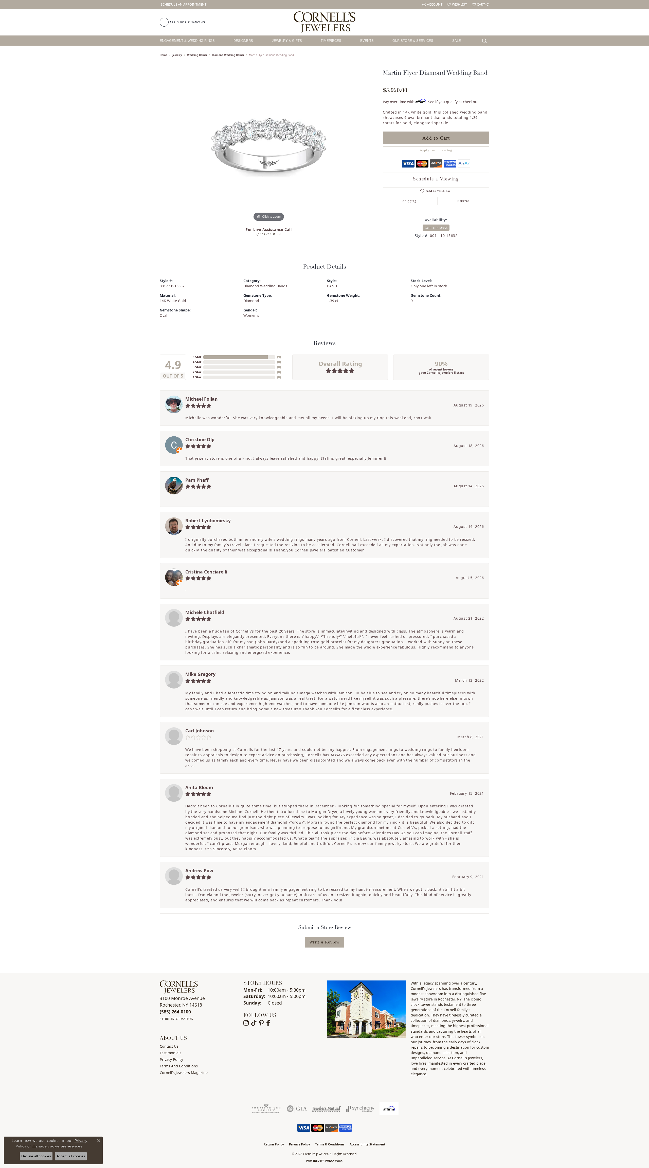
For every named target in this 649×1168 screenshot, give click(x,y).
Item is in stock (436, 227)
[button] (432, 4)
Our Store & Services (412, 41)
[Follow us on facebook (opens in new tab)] (268, 1023)
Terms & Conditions (330, 1144)
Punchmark (333, 1160)
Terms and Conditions (179, 1066)
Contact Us (169, 1046)
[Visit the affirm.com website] (389, 1108)
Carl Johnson (199, 731)
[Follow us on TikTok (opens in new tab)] (254, 1023)
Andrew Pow (199, 870)
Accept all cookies (71, 1156)
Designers (243, 41)
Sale (456, 41)
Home (163, 55)
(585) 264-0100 (269, 234)
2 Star (197, 372)
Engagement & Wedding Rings (187, 41)
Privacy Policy (171, 1059)
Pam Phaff (197, 480)
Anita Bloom (199, 787)
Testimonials (170, 1052)
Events (367, 41)
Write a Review (324, 942)
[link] (183, 4)
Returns (463, 201)
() (279, 357)
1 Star (197, 377)
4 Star (197, 362)
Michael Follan (201, 399)
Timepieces (331, 41)
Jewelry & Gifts (287, 41)
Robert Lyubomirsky (208, 520)
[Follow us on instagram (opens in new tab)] (246, 1023)
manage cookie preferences (57, 1146)
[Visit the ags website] (266, 1108)
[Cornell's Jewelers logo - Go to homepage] (324, 22)
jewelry (177, 55)
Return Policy (274, 1144)
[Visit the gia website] (297, 1108)
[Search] (485, 40)
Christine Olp (199, 439)
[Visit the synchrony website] (360, 1108)
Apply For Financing (436, 150)
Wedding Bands (197, 55)
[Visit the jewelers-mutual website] (326, 1108)
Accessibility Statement (367, 1144)
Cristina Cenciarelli (206, 572)
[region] (269, 147)
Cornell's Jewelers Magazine (184, 1072)
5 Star (197, 357)
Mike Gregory (200, 674)
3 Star (197, 367)
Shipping (409, 201)
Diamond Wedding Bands (228, 55)
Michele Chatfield (204, 612)
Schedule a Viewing (436, 178)
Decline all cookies (36, 1156)
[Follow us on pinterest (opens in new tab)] (261, 1023)
